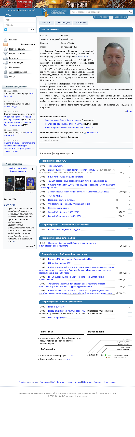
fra (33, 382)
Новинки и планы (17, 49)
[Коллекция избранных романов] (31, 189)
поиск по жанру (101, 17)
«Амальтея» (82, 56)
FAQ (53, 382)
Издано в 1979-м (56, 307)
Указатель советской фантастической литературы (71, 170)
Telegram (98, 382)
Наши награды (74, 382)
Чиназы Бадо (10, 107)
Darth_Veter (9, 205)
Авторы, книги (28, 44)
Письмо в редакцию (57, 318)
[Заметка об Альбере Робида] (117, 208)
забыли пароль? (27, 10)
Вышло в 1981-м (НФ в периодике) (64, 229)
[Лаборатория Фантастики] (46, 12)
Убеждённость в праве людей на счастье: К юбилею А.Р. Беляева (78, 192)
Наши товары (110, 382)
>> (14, 241)
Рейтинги (13, 58)
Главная (13, 40)
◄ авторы (46, 23)
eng (29, 382)
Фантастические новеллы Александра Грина (69, 204)
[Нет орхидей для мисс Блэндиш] (9, 190)
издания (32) (64, 23)
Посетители (15, 67)
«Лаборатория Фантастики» (73, 396)
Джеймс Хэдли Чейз (18, 168)
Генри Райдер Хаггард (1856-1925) (64, 216)
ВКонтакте (87, 382)
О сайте (22, 382)
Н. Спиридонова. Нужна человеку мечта (63, 124)
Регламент (45, 382)
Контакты (61, 382)
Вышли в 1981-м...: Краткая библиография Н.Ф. (70, 259)
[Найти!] (130, 12)
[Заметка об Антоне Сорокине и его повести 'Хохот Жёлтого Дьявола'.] (117, 200)
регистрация (12, 10)
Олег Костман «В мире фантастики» (62, 120)
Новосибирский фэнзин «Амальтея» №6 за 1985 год (69, 127)
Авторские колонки (18, 72)
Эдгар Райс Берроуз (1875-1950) (63, 212)
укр (36, 382)
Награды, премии (17, 53)
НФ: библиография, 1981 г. (60, 263)
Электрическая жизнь (58, 208)
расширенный (120, 17)
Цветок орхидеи (18, 171)
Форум (12, 76)
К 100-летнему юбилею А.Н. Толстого (65, 177)
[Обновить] (33, 170)
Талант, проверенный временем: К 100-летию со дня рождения (78, 181)
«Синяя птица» (55, 196)
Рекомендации (16, 63)
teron (129, 111)
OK (31, 29)
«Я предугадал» (55, 166)
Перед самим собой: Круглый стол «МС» (67, 311)
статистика (81, 23)
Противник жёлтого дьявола (61, 200)
